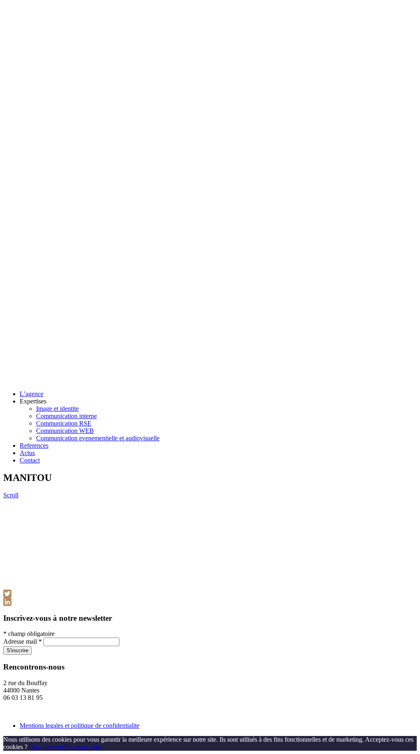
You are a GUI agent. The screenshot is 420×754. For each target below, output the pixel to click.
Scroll (10, 495)
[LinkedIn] (210, 602)
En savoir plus (82, 746)
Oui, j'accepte (46, 746)
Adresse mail (22, 641)
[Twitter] (210, 594)
